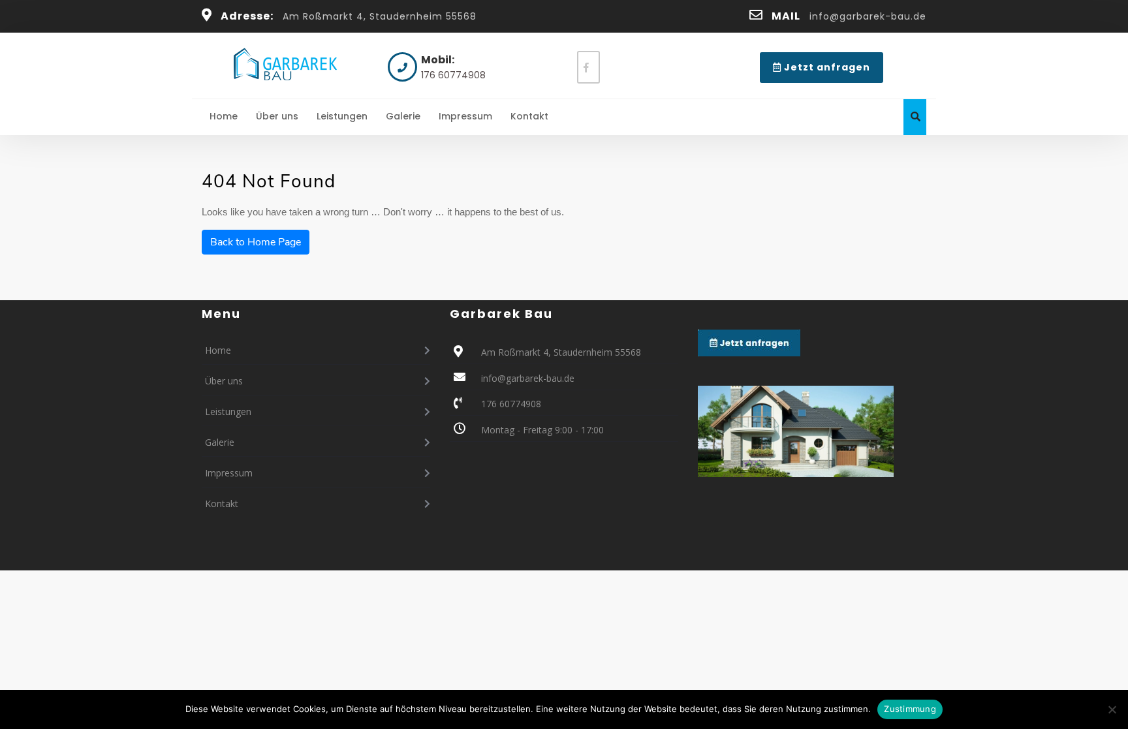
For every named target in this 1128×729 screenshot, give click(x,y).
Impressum (465, 116)
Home (224, 116)
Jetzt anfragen (832, 71)
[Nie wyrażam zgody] (1111, 709)
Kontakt (529, 116)
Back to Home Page (255, 242)
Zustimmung (910, 709)
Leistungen (342, 116)
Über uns (277, 116)
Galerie (403, 116)
